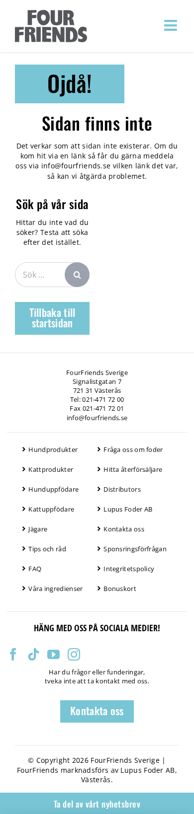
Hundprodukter (53, 449)
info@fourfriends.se (76, 165)
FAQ (34, 568)
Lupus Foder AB (127, 509)
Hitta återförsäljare (132, 469)
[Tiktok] (33, 654)
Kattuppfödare (51, 509)
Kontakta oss (123, 528)
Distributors (122, 489)
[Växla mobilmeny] (171, 25)
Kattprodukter (50, 469)
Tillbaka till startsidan (52, 317)
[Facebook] (13, 654)
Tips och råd (47, 548)
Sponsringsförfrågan (135, 548)
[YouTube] (53, 654)
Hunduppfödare (53, 489)
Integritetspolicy (128, 568)
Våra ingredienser (55, 588)
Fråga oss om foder (133, 449)
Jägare (37, 528)
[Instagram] (74, 654)
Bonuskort (119, 588)
